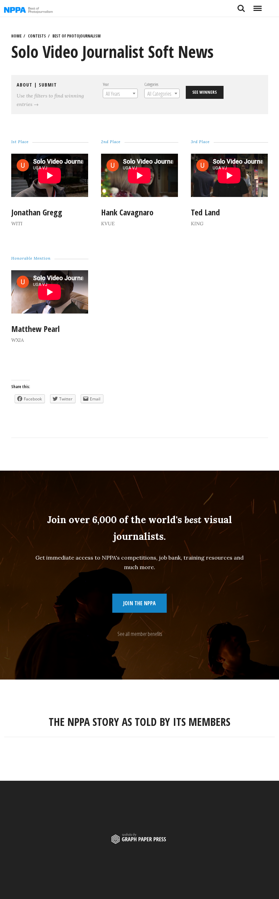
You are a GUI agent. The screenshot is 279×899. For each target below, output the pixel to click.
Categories (151, 84)
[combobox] (120, 93)
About (24, 84)
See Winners (204, 92)
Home (16, 36)
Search (241, 5)
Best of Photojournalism (76, 36)
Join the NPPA (139, 603)
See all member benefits (139, 634)
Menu (257, 5)
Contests (37, 36)
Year (106, 84)
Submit (48, 84)
